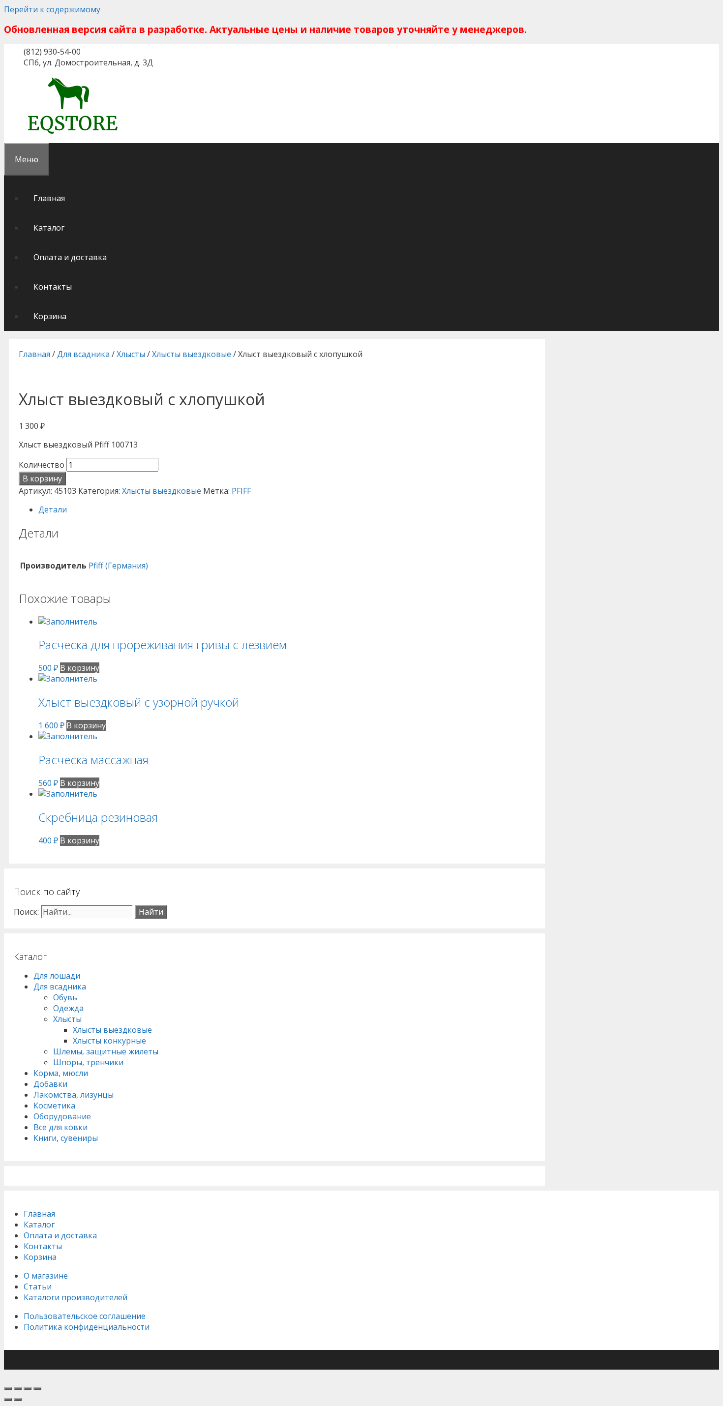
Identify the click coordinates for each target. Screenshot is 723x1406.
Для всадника (83, 354)
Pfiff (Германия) (118, 565)
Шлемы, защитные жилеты (105, 1051)
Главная (49, 198)
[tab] (286, 509)
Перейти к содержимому (52, 9)
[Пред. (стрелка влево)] (8, 1399)
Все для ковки (60, 1127)
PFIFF (241, 490)
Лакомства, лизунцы (73, 1094)
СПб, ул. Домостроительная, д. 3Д (88, 62)
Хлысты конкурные (109, 1040)
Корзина (49, 316)
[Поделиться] (18, 1388)
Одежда (68, 1008)
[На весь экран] (27, 1388)
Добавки (50, 1083)
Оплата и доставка (70, 257)
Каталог (48, 227)
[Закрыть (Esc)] (8, 1388)
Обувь (65, 997)
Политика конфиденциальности (87, 1326)
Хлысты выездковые (191, 354)
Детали (52, 509)
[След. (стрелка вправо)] (18, 1399)
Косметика (54, 1105)
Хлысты (131, 354)
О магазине (46, 1275)
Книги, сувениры (65, 1138)
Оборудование (62, 1116)
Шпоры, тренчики (88, 1062)
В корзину (42, 478)
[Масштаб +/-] (37, 1388)
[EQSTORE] (73, 135)
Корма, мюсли (60, 1073)
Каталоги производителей (75, 1297)
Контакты (52, 286)
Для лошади (56, 975)
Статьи (38, 1286)
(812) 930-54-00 (52, 51)
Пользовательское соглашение (85, 1316)
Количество (41, 464)
